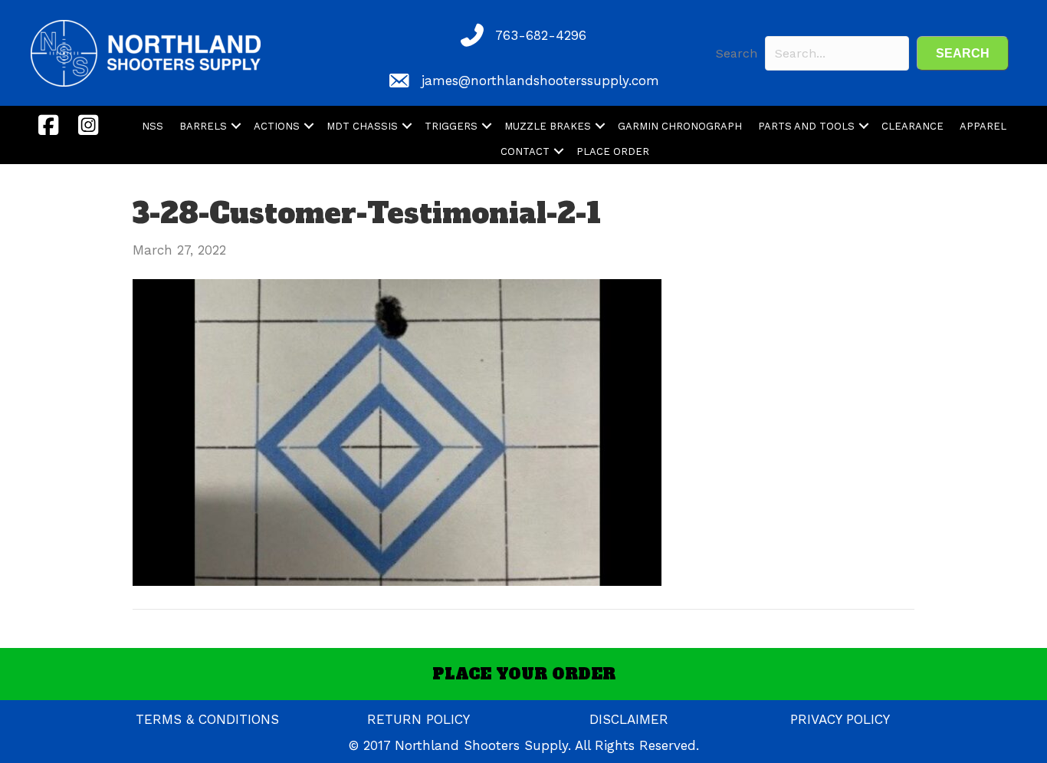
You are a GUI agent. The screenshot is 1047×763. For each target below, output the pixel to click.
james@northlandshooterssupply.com (540, 80)
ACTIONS (277, 126)
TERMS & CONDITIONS (207, 719)
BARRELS (203, 126)
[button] (963, 53)
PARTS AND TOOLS (806, 126)
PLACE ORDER (612, 151)
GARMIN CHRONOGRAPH (680, 126)
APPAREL (983, 126)
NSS (152, 126)
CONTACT (525, 151)
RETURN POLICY (418, 719)
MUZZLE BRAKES (547, 126)
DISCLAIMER (628, 719)
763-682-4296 (540, 35)
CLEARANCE (912, 126)
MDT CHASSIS (362, 126)
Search (736, 53)
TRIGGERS (451, 126)
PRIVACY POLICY (840, 719)
